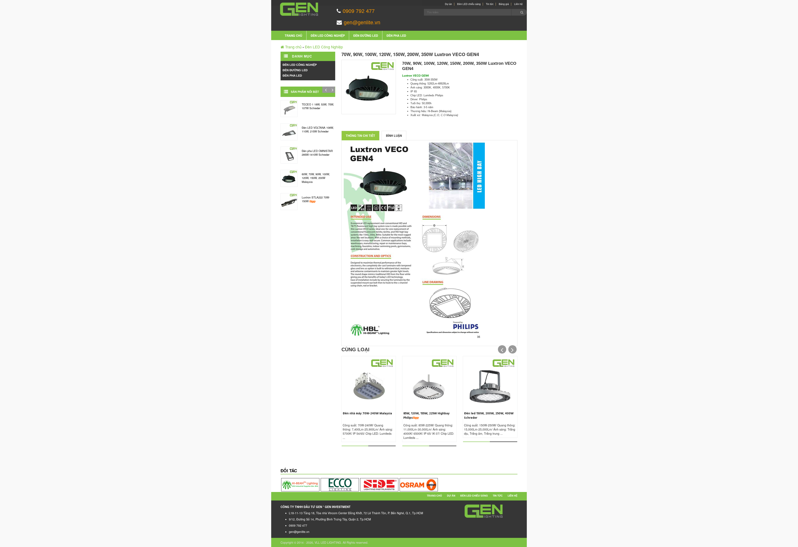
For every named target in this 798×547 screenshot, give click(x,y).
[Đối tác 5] (379, 484)
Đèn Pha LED (396, 35)
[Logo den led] (484, 511)
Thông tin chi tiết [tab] (360, 135)
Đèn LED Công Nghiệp (328, 35)
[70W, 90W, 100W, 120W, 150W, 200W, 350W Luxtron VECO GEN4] (289, 178)
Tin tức (490, 4)
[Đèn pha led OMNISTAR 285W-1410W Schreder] (289, 154)
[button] (502, 349)
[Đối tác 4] (419, 484)
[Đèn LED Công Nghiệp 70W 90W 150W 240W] (369, 383)
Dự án (448, 4)
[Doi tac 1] (300, 484)
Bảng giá (504, 4)
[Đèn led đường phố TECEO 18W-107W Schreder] (289, 108)
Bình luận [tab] (394, 135)
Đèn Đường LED (365, 35)
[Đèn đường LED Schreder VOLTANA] (289, 131)
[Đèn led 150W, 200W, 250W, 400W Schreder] (490, 383)
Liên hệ (518, 4)
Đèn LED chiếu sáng (469, 4)
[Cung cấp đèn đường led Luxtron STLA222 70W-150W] (289, 201)
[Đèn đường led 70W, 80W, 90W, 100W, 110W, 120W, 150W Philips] (429, 383)
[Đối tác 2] (340, 484)
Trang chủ (293, 35)
